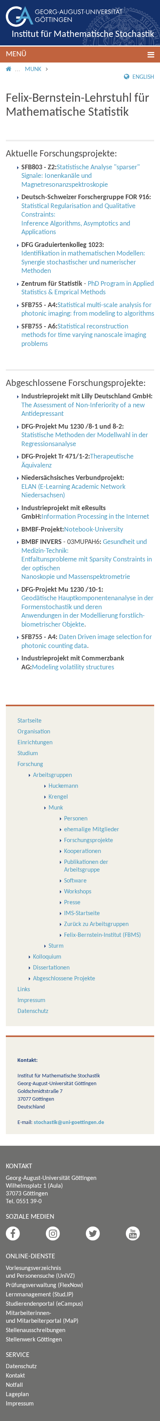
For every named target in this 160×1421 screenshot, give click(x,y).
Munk (33, 69)
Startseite (29, 721)
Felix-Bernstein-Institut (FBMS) (102, 935)
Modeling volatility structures (73, 667)
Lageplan (17, 1394)
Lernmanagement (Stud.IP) (39, 1295)
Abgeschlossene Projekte (64, 979)
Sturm (56, 946)
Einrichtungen (34, 743)
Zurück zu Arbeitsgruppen (96, 924)
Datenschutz (32, 1011)
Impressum (31, 1000)
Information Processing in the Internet (95, 517)
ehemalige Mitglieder (91, 830)
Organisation (33, 732)
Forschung (30, 764)
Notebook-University (93, 529)
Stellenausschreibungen (35, 1330)
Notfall (14, 1385)
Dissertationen (51, 968)
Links (23, 990)
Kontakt (15, 1376)
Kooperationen (82, 851)
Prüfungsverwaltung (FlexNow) (44, 1285)
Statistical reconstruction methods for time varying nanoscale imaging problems (83, 335)
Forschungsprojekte (88, 840)
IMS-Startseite (82, 913)
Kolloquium (47, 957)
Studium (27, 753)
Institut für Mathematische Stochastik (83, 34)
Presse (72, 903)
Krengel (58, 797)
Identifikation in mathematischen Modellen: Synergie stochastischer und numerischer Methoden (83, 262)
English (142, 77)
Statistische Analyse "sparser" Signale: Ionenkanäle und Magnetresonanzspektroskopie (80, 176)
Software (75, 881)
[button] (80, 55)
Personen (75, 819)
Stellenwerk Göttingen (34, 1340)
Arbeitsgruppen (52, 775)
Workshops (77, 892)
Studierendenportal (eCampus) (44, 1304)
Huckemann (63, 786)
